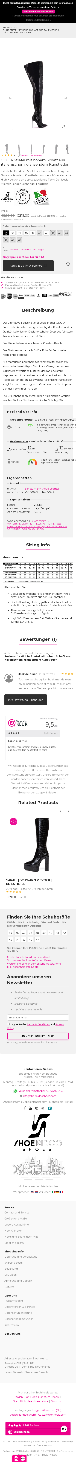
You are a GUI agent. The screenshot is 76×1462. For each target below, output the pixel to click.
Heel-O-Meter (13, 1230)
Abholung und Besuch (18, 1280)
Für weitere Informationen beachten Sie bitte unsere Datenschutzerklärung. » (39, 18)
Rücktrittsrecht (13, 1300)
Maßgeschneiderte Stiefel (23, 966)
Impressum (11, 1325)
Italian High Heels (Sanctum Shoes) (37, 1397)
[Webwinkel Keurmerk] (65, 294)
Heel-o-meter (19, 441)
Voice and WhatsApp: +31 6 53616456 (40, 1090)
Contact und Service (17, 1212)
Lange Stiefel (41, 521)
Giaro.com (57, 1401)
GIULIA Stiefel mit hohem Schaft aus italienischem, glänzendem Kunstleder (31, 31)
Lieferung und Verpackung (20, 1256)
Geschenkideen (56, 526)
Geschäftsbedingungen (19, 1318)
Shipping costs (13, 1262)
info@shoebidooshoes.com (39, 1096)
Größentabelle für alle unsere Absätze (30, 957)
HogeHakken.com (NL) (46, 1410)
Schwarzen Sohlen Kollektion (28, 529)
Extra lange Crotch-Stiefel (26, 526)
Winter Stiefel (17, 523)
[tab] (38, 311)
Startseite (9, 27)
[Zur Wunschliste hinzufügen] (68, 265)
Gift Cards (10, 1274)
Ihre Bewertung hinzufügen (25, 700)
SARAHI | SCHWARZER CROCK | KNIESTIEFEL (29, 882)
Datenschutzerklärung (18, 1312)
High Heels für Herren (45, 523)
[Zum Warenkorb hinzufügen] (5, 265)
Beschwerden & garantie (19, 1306)
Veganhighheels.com (23, 1414)
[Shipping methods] (12, 296)
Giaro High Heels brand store (30, 1401)
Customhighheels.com (52, 1414)
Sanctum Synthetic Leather (42, 488)
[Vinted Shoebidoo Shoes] (50, 1108)
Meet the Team (14, 1242)
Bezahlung (11, 1268)
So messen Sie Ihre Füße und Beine (29, 960)
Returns (9, 1287)
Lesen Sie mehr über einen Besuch (26, 1372)
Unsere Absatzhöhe (16, 1224)
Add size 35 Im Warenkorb (26, 265)
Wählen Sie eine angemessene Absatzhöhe (34, 963)
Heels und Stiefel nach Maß (21, 1236)
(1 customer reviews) (31, 155)
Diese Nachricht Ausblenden (38, 11)
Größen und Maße (15, 1218)
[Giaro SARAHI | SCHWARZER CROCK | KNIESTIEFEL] (38, 844)
